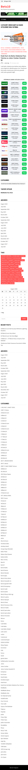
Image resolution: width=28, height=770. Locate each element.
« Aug (2, 312)
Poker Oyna (4, 720)
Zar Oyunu (3, 757)
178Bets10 (4, 445)
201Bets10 (4, 477)
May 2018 (3, 231)
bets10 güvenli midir (6, 583)
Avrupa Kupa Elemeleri (7, 549)
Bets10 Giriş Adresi (5, 266)
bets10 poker (18, 268)
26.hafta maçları (16, 256)
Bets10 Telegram (14, 767)
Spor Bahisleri (4, 738)
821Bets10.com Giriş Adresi (8, 333)
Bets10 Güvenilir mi (14, 266)
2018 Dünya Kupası (17, 258)
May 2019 (3, 212)
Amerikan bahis (5, 543)
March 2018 (4, 236)
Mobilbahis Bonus (5, 690)
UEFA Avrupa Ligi (5, 749)
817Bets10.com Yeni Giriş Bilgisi (9, 336)
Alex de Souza (4, 260)
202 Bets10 (4, 479)
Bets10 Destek (11, 264)
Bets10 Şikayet (5, 599)
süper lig (3, 741)
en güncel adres (5, 277)
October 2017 (4, 241)
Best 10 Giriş (4, 559)
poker (8, 281)
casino (2, 634)
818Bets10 (4, 519)
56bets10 (3, 258)
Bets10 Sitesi (4, 602)
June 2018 (3, 228)
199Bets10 (4, 455)
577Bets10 (4, 511)
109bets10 (3, 415)
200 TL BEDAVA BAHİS (7, 461)
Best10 (22, 260)
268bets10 (3, 487)
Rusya (2, 728)
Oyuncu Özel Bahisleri (6, 706)
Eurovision (3, 648)
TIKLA (24, 88)
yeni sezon (3, 754)
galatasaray (4, 279)
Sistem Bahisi (4, 733)
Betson (21, 270)
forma (2, 653)
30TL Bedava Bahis (6, 495)
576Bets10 (4, 509)
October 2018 (4, 217)
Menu (4, 19)
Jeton (22, 47)
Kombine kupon (5, 680)
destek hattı (11, 274)
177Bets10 (4, 439)
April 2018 (3, 233)
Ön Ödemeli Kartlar (6, 696)
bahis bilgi (7, 63)
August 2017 (4, 244)
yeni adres (12, 283)
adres (2, 538)
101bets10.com (5, 413)
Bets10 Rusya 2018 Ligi (7, 594)
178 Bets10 (4, 442)
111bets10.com (5, 423)
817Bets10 (4, 517)
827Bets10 (4, 533)
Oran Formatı (4, 701)
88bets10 (3, 535)
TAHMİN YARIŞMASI (6, 744)
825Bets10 (4, 527)
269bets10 (3, 490)
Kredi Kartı (4, 682)
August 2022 (4, 204)
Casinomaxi (8, 47)
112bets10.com (5, 429)
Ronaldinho (4, 725)
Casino (13, 272)
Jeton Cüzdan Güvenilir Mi (15, 49)
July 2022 (3, 206)
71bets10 (3, 514)
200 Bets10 (4, 458)
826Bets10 (4, 530)
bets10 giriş (17, 264)
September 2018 (5, 220)
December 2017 (5, 239)
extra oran (11, 277)
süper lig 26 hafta (5, 283)
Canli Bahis (4, 624)
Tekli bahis (3, 746)
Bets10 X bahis (5, 607)
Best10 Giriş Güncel (5, 262)
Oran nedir (3, 704)
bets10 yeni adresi (5, 613)
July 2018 (3, 225)
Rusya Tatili (4, 730)
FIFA (21, 277)
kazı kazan (3, 674)
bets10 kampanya (5, 268)
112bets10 (3, 426)
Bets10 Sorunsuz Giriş (6, 270)
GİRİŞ (24, 83)
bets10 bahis (17, 262)
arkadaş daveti (5, 546)
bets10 (2, 47)
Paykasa (3, 709)
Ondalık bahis (4, 698)
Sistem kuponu (20, 281)
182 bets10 (4, 447)
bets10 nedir (4, 589)
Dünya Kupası (18, 274)
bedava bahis (17, 260)
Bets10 (5, 6)
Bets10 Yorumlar (5, 616)
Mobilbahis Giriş (5, 693)
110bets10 (3, 418)
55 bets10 (3, 501)
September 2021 (5, 209)
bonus (3, 272)
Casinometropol (15, 47)
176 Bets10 (4, 431)
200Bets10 (4, 469)
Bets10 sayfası (5, 597)
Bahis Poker (4, 551)
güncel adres (10, 279)
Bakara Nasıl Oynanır (6, 554)
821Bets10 (4, 522)
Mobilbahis (4, 53)
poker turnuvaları (5, 722)
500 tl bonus (9, 258)
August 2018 (4, 222)
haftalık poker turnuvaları (7, 661)
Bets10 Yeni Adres (15, 270)
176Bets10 (4, 434)
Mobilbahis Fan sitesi (7, 192)
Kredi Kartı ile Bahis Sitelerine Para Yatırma (15, 51)
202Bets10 (4, 482)
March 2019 (4, 214)
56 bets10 (23, 256)
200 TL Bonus (4, 463)
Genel (2, 656)
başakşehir (11, 260)
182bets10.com (5, 450)
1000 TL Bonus (5, 410)
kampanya (3, 672)
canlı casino (8, 272)
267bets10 (3, 485)
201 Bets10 (4, 471)
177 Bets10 (4, 437)
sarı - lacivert (13, 281)
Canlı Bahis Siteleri (6, 629)
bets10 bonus (4, 264)
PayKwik (3, 712)
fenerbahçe (17, 277)
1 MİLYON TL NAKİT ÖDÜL (6, 256)
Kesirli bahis (4, 677)
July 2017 (3, 247)
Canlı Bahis (4, 626)
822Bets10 (4, 525)
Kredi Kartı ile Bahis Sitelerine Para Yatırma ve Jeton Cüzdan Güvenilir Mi (13, 58)
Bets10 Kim (12, 268)
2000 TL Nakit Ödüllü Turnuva (9, 466)
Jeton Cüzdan (4, 49)
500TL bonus (4, 498)
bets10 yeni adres (5, 610)
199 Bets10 (4, 453)
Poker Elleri (4, 717)
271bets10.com (5, 493)
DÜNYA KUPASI (5, 642)
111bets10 (3, 421)
